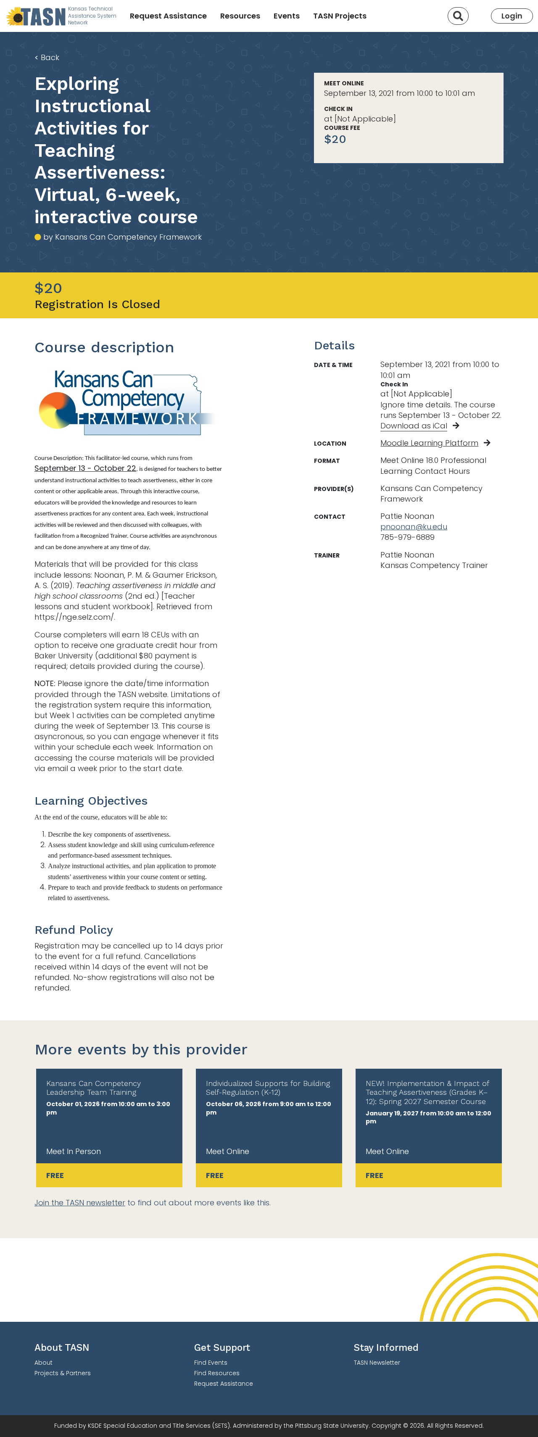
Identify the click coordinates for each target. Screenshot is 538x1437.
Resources (240, 16)
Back (46, 57)
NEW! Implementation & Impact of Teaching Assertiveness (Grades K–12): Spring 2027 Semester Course (427, 1092)
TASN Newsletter (377, 1362)
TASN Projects (340, 16)
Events (287, 16)
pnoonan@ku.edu (413, 526)
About (43, 1362)
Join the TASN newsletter (79, 1202)
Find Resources (217, 1373)
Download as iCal (413, 425)
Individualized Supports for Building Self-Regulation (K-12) (268, 1088)
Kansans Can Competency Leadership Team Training (93, 1088)
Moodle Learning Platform (429, 443)
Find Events (210, 1362)
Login (511, 16)
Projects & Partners (62, 1373)
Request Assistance (168, 16)
